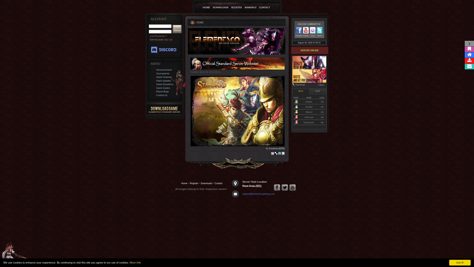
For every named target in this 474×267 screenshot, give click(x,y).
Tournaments (162, 73)
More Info (135, 262)
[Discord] (164, 54)
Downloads (206, 183)
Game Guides (163, 88)
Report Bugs (162, 91)
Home (184, 183)
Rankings (300, 84)
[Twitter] (284, 187)
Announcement (164, 70)
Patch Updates (163, 81)
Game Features (164, 77)
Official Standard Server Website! (230, 64)
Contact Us (161, 95)
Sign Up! (168, 39)
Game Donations (164, 84)
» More (321, 85)
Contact (218, 183)
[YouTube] (292, 187)
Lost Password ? (158, 36)
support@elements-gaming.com (258, 194)
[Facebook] (277, 187)
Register (194, 183)
